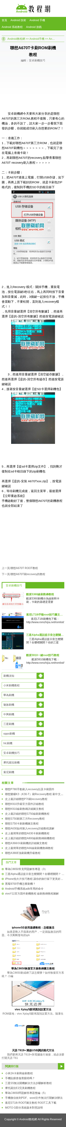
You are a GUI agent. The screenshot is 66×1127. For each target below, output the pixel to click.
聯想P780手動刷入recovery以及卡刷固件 (29, 789)
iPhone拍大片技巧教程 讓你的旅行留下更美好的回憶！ (34, 878)
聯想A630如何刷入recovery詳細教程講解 (29, 828)
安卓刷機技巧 (14, 585)
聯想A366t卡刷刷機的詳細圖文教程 (26, 843)
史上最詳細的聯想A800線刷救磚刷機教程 (30, 838)
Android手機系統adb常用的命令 (24, 888)
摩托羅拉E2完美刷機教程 (20, 1088)
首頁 (4, 20)
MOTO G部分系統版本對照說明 (24, 1107)
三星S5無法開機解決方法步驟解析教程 (28, 1083)
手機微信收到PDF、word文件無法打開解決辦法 (34, 1097)
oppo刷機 (9, 733)
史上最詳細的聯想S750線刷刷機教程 (27, 813)
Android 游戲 (34, 27)
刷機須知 (8, 675)
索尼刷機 (8, 772)
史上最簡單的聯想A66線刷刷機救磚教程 (29, 848)
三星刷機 (8, 724)
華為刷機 (8, 695)
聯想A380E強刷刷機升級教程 (22, 853)
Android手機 (36, 38)
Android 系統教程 (12, 27)
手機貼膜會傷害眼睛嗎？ (20, 1078)
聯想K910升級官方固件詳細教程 (24, 804)
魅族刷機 (8, 704)
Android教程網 (16, 38)
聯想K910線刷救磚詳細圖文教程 (24, 808)
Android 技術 (18, 20)
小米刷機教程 (11, 685)
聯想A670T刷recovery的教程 (27, 574)
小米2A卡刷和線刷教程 (19, 1073)
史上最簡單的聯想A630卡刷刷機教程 (27, 833)
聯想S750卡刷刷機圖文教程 (22, 823)
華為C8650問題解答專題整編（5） (26, 1092)
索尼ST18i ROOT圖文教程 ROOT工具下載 (30, 1102)
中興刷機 (8, 714)
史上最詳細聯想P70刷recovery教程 (26, 799)
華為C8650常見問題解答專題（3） (26, 869)
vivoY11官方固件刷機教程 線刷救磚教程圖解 (32, 893)
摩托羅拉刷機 (11, 762)
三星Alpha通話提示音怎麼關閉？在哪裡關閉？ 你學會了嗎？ (34, 874)
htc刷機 (7, 743)
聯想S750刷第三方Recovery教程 (25, 818)
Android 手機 (37, 20)
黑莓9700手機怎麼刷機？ (20, 883)
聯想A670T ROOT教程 (24, 568)
